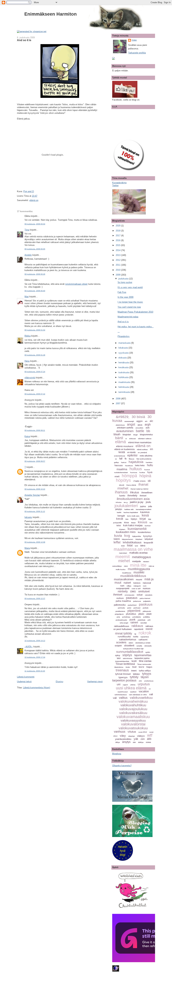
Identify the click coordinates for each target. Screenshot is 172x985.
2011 (118, 265)
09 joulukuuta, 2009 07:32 (35, 394)
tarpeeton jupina (142, 658)
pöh (149, 620)
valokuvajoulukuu (133, 709)
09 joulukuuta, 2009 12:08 (35, 542)
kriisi (119, 525)
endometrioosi (119, 456)
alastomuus (120, 425)
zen (143, 738)
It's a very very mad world (130, 287)
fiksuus (131, 459)
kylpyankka (136, 536)
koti (151, 523)
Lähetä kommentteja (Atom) (36, 687)
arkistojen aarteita (125, 428)
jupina (143, 506)
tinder (128, 667)
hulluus (136, 469)
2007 (118, 403)
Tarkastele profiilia (137, 53)
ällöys (117, 742)
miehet (124, 561)
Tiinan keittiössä (125, 663)
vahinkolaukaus (121, 695)
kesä (145, 515)
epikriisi (132, 455)
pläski (141, 614)
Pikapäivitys (124, 336)
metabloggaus (141, 557)
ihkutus (134, 492)
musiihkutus (126, 573)
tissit (134, 667)
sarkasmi (143, 639)
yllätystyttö (30, 377)
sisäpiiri (118, 646)
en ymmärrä (142, 452)
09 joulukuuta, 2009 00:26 (35, 274)
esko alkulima (146, 456)
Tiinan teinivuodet (144, 664)
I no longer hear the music (130, 302)
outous (120, 598)
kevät (119, 518)
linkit (123, 546)
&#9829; (122, 417)
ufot (140, 681)
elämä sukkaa (142, 449)
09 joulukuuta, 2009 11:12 (35, 511)
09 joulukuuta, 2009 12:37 (35, 598)
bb (148, 431)
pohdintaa (126, 617)
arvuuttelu (139, 428)
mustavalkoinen (124, 579)
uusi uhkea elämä (131, 688)
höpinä (145, 476)
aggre (139, 421)
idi (149, 480)
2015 (118, 245)
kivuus (142, 522)
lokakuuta (123, 348)
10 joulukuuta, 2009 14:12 (35, 641)
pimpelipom (119, 614)
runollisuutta (124, 636)
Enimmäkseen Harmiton (50, 14)
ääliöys (140, 742)
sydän (147, 652)
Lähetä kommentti (25, 677)
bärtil (119, 438)
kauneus (145, 512)
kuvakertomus (144, 532)
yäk (136, 739)
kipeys (134, 519)
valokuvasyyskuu (133, 720)
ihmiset (143, 496)
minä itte (138, 565)
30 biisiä (138, 417)
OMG (133, 591)
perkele (145, 608)
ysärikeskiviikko (123, 739)
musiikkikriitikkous (133, 576)
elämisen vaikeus (144, 438)
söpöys (127, 655)
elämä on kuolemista (124, 449)
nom (144, 586)
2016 (118, 240)
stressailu (148, 646)
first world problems (144, 459)
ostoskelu (148, 595)
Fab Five (122, 292)
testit (134, 661)
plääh (149, 614)
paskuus (146, 604)
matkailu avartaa (138, 552)
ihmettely (132, 495)
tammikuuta (124, 392)
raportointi (138, 629)
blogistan (127, 434)
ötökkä (148, 742)
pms (118, 617)
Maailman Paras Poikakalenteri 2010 (135, 312)
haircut (123, 462)
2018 (118, 230)
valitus (123, 697)
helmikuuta (124, 387)
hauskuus (129, 465)
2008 (118, 398)
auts (147, 428)
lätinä (142, 546)
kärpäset (139, 539)
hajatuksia (136, 462)
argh (148, 424)
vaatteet (133, 692)
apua (140, 425)
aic (151, 421)
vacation (144, 691)
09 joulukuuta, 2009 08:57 (35, 461)
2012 (118, 260)
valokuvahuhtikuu (133, 705)
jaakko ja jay (136, 502)
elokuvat (132, 438)
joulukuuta (123, 278)
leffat (117, 542)
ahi (146, 421)
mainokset (123, 553)
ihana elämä (131, 485)
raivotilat (143, 623)
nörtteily (123, 591)
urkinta (132, 685)
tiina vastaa (145, 660)
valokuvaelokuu (141, 697)
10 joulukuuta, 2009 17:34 (35, 657)
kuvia (118, 535)
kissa (126, 522)
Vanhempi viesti (95, 681)
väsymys (131, 736)
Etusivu (59, 681)
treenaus (122, 670)
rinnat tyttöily (123, 633)
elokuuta (122, 357)
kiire (126, 519)
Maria (27, 548)
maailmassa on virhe (133, 549)
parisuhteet (132, 605)
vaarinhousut (123, 692)
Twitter (115, 185)
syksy (117, 655)
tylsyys (146, 673)
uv (150, 689)
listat (130, 545)
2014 (118, 250)
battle (140, 431)
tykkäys (136, 674)
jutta (150, 506)
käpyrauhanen (127, 539)
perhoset (137, 608)
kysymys (147, 536)
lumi (136, 546)
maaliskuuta (124, 382)
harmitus (149, 462)
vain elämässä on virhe (138, 695)
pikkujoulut (147, 611)
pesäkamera (120, 611)
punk (132, 619)
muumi (139, 579)
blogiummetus (146, 434)
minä (126, 566)
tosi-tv (141, 667)
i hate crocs (139, 481)
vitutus (132, 731)
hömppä (129, 475)
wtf (149, 735)
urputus (144, 684)
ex (116, 459)
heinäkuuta (124, 362)
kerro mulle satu (133, 516)
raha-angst (124, 623)
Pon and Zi (28, 191)
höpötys (123, 480)
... (119, 331)
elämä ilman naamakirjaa (139, 442)
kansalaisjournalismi (143, 509)
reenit (149, 629)
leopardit (148, 542)
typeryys (123, 677)
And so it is (24, 40)
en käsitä (131, 452)
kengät (121, 515)
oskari (140, 595)
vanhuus (119, 731)
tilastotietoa (118, 667)
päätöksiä (141, 620)
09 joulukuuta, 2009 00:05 (35, 249)
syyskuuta (123, 353)
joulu (148, 502)
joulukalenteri (126, 505)
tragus (149, 667)
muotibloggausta (139, 569)
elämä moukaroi (124, 446)
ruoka (135, 636)
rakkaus (137, 626)
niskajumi (137, 586)
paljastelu (147, 601)
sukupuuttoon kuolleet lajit (133, 649)
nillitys (129, 586)
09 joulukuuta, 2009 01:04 (35, 330)
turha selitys (145, 670)
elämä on (33, 200)
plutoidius (131, 613)
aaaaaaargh (129, 421)
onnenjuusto (129, 595)
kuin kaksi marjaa (132, 525)
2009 (118, 275)
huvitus (142, 472)
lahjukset (149, 539)
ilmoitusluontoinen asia (133, 499)
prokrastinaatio (121, 620)
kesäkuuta (123, 367)
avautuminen (125, 431)
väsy (123, 735)
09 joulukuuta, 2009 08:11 (35, 430)
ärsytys (126, 742)
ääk (134, 742)
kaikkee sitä (129, 509)
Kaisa (27, 436)
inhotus (118, 502)
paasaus (131, 598)
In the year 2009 (125, 297)
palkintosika (119, 605)
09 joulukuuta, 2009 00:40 (35, 291)
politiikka (146, 617)
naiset (127, 582)
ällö (149, 738)
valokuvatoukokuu (133, 728)
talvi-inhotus (127, 658)
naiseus (136, 583)
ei (126, 438)
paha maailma (123, 601)
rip (135, 634)
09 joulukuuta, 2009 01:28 (35, 355)
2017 (118, 235)
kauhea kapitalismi (131, 512)
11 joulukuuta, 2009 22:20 (35, 671)
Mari (27, 296)
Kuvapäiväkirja (119, 182)
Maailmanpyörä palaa (128, 316)
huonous (133, 472)
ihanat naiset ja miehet (139, 489)
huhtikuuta (123, 377)
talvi (119, 658)
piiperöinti (133, 610)
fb (125, 458)
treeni (134, 670)
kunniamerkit (137, 529)
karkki (119, 512)
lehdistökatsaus (132, 542)
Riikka (28, 336)
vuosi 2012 (142, 732)
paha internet (145, 598)
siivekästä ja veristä (142, 643)
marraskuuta (124, 343)
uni (118, 684)
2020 (118, 225)
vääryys (141, 736)
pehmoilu (121, 608)
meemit (122, 556)
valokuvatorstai (133, 724)
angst (131, 424)
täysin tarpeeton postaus (130, 678)
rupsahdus (145, 637)
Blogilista (116, 753)
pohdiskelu (137, 617)
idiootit (121, 485)
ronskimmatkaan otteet (76, 284)
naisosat (147, 583)
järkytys (118, 509)
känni (117, 538)
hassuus (119, 465)
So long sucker (125, 282)
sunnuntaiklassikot (129, 651)
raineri (134, 622)
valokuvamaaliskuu (133, 717)
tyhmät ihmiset (123, 674)
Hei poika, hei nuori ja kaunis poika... (136, 326)
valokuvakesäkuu (133, 713)
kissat (133, 523)
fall (120, 458)
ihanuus (121, 492)
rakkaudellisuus (121, 626)
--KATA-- (29, 646)
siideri (131, 643)
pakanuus (137, 601)
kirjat (143, 518)
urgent (125, 685)
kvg (127, 535)
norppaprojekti (122, 588)
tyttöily (134, 677)
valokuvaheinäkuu (133, 701)
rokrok (145, 632)
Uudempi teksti (24, 681)
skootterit (129, 645)
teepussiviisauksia (122, 661)
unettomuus (148, 681)
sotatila (139, 646)
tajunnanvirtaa (142, 655)
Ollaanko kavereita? (122, 765)
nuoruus (146, 588)
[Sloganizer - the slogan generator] (31, 31)
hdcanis (28, 517)
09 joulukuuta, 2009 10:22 (35, 489)
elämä (120, 441)
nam (122, 586)
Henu (27, 361)
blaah (117, 434)
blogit (135, 435)
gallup (116, 462)
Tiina (27, 230)
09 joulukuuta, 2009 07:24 (35, 372)
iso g (125, 502)
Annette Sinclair (32, 495)
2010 (118, 270)
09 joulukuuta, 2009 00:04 (35, 224)
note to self (136, 588)
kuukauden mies (126, 532)
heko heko (140, 465)
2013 (118, 255)
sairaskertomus (127, 639)
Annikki (28, 255)
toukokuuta (124, 372)
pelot (129, 608)
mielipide (136, 561)
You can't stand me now (129, 307)
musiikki (139, 572)
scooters (121, 642)
